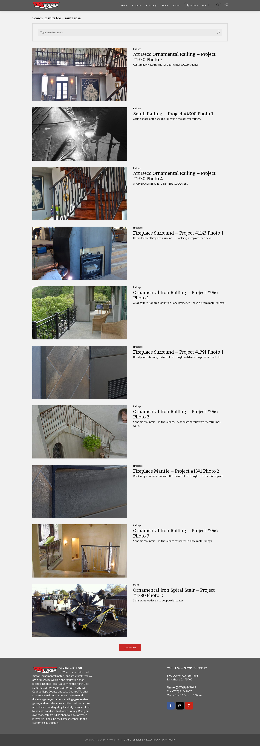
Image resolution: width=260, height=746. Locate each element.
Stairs (136, 585)
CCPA (164, 740)
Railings (137, 49)
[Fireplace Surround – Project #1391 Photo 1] (79, 372)
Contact (177, 5)
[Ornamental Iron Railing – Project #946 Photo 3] (79, 551)
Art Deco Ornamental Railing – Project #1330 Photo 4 (174, 176)
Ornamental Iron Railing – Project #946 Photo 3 (175, 533)
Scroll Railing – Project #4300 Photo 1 (173, 114)
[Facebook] (171, 706)
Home (124, 5)
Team (165, 5)
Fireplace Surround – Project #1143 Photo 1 (178, 233)
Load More (130, 647)
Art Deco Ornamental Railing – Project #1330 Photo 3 (174, 57)
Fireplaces (138, 227)
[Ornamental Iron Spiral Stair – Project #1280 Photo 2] (79, 610)
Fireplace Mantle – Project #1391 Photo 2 (176, 471)
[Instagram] (180, 706)
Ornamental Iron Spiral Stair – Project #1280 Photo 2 (174, 593)
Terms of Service (131, 740)
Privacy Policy (152, 740)
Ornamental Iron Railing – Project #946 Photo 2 (175, 414)
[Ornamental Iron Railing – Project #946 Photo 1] (79, 312)
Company (151, 5)
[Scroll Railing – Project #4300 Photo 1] (79, 134)
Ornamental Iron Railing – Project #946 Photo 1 (175, 295)
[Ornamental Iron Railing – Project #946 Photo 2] (79, 431)
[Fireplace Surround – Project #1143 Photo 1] (79, 253)
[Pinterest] (189, 706)
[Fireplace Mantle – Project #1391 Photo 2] (79, 491)
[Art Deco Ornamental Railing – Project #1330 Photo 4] (79, 193)
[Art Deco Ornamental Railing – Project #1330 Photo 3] (79, 74)
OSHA (172, 740)
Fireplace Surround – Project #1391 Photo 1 (178, 352)
